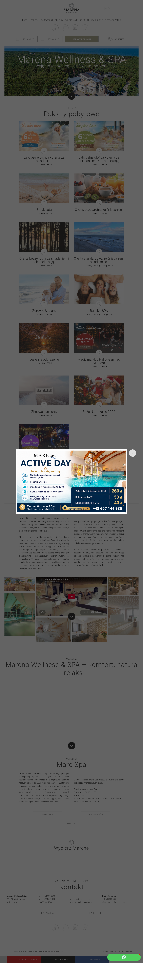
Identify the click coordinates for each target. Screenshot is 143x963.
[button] (124, 957)
